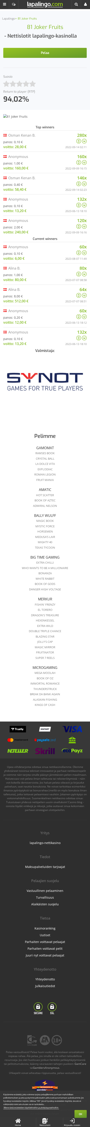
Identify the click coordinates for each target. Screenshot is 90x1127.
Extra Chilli (45, 562)
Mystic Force (45, 526)
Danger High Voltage (45, 589)
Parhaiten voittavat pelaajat (45, 942)
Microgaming (45, 667)
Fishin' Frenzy (45, 604)
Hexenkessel (45, 620)
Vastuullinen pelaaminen (45, 891)
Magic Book (45, 521)
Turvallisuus (45, 897)
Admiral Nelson (45, 506)
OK (80, 1114)
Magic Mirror (45, 647)
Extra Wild (45, 626)
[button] (4, 4)
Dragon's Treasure (45, 615)
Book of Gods (45, 584)
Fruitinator (45, 652)
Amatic (45, 489)
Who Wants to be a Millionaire (45, 568)
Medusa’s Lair (45, 537)
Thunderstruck (45, 689)
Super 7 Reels (45, 658)
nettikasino (58, 798)
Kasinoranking (45, 928)
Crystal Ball (45, 459)
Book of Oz (45, 678)
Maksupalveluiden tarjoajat (45, 867)
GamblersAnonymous (46, 1068)
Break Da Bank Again (45, 694)
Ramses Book (45, 453)
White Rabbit (45, 579)
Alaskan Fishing (45, 700)
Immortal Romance (45, 683)
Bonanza (45, 573)
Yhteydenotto (45, 979)
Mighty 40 (45, 542)
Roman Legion (45, 474)
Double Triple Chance (45, 631)
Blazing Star (45, 636)
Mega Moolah (45, 673)
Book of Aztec (45, 500)
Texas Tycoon (45, 547)
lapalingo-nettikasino (45, 843)
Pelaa (45, 53)
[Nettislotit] (45, 385)
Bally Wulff (45, 515)
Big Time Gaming (45, 557)
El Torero (45, 610)
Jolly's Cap (45, 642)
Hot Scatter (45, 495)
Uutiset (45, 935)
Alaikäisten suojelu (45, 904)
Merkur (45, 599)
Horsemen (45, 531)
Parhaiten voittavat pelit (45, 948)
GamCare (80, 1064)
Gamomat (45, 447)
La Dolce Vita (45, 464)
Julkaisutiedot (45, 986)
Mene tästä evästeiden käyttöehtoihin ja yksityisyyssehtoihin (31, 1107)
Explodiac (45, 469)
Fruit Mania (45, 480)
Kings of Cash (45, 705)
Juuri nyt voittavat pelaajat (45, 955)
